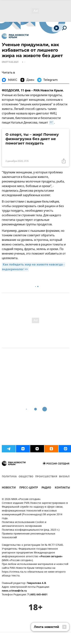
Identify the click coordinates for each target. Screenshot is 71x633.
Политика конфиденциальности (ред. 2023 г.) (30, 530)
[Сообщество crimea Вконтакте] (23, 448)
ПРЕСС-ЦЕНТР (28, 488)
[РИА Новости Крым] (15, 36)
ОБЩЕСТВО (26, 477)
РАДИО (46, 488)
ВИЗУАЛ (64, 477)
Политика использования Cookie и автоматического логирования (24, 524)
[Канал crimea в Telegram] (9, 448)
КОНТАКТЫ (62, 488)
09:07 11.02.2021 (10, 62)
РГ (51, 122)
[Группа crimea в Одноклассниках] (51, 448)
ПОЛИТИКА (9, 477)
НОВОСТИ (9, 488)
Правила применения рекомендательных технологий (28, 536)
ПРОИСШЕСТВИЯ (46, 477)
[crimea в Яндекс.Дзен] (37, 448)
